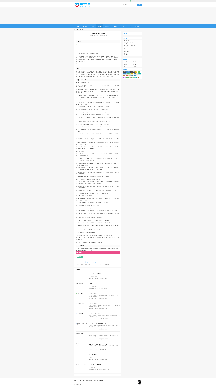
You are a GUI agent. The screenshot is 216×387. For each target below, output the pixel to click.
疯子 (100, 369)
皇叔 (100, 328)
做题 (103, 298)
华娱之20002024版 (93, 354)
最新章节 (89, 261)
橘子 (106, 328)
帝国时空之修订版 (93, 283)
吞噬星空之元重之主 (93, 334)
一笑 (100, 349)
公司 (138, 77)
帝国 (100, 288)
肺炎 (135, 77)
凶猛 (103, 349)
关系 (127, 77)
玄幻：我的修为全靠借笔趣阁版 (84, 264)
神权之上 (125, 48)
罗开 (84, 261)
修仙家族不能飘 (126, 40)
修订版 (103, 288)
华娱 (106, 359)
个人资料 (129, 73)
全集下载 (107, 369)
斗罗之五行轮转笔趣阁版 (105, 264)
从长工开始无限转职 (93, 303)
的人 (134, 75)
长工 (103, 308)
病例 (135, 73)
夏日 (106, 278)
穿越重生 (137, 26)
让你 (100, 278)
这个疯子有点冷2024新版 (95, 364)
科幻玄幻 (100, 26)
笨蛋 (107, 288)
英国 (130, 77)
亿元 (132, 73)
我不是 (107, 318)
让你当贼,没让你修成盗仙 (95, 273)
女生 (124, 75)
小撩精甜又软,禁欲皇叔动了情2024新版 (98, 323)
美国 (131, 71)
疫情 (136, 71)
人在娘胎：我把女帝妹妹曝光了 (129, 45)
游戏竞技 (115, 26)
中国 (134, 71)
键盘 (94, 261)
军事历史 (92, 26)
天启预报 (125, 43)
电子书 (106, 298)
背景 (131, 75)
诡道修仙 (125, 53)
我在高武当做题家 (93, 293)
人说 (106, 308)
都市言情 (129, 26)
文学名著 (85, 26)
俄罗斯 (125, 77)
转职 (100, 308)
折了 (106, 349)
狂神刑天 (125, 46)
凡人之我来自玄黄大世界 (95, 313)
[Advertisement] (108, 16)
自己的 (137, 75)
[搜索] (139, 5)
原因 (139, 73)
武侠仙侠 (107, 26)
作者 (139, 71)
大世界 (100, 318)
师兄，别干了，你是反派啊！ (129, 42)
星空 (103, 339)
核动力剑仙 (126, 54)
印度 (127, 75)
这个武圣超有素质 (127, 51)
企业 (129, 75)
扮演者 (133, 77)
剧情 (80, 261)
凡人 (104, 318)
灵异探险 (122, 26)
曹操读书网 (81, 382)
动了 (103, 328)
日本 (137, 73)
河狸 (100, 359)
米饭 (103, 359)
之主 (100, 339)
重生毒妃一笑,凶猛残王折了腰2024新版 (98, 344)
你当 (103, 278)
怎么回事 (125, 73)
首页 (78, 26)
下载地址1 (81, 256)
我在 (100, 298)
